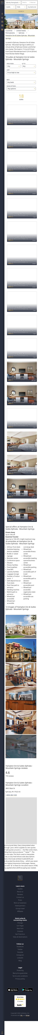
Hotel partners (20, 906)
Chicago (20, 923)
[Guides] (2, 18)
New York (20, 928)
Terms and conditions (20, 976)
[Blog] (2, 30)
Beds (8, 79)
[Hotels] (2, 26)
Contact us (20, 897)
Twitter (20, 949)
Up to (23, 63)
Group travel (20, 908)
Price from (10, 63)
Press (20, 900)
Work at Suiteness (20, 903)
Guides (20, 889)
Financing (20, 970)
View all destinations (20, 937)
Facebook (20, 947)
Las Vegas (20, 926)
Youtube (20, 952)
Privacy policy (20, 979)
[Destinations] (2, 14)
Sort (8, 70)
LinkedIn (20, 958)
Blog (20, 961)
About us (20, 892)
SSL (21, 1015)
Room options (11, 87)
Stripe (27, 1015)
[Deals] (2, 22)
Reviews (20, 894)
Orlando (20, 931)
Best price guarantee (20, 973)
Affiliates (20, 911)
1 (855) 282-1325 (11, 795)
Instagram (20, 955)
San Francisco (20, 934)
